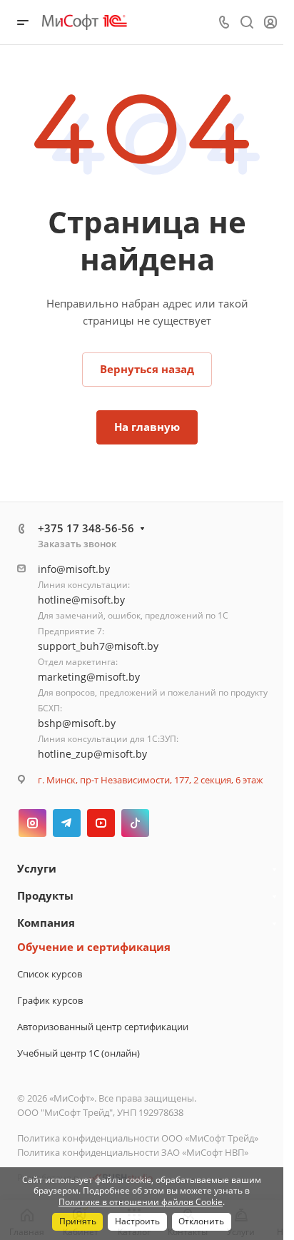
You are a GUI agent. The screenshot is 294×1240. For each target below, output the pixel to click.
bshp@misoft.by (77, 723)
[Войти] (270, 22)
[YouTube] (101, 823)
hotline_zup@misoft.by (92, 754)
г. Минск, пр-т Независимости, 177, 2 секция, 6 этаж (150, 779)
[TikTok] (135, 823)
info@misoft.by (74, 569)
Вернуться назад (147, 369)
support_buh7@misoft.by (98, 646)
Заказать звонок (77, 543)
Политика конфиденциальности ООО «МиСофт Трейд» (137, 1138)
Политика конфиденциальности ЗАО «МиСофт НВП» (132, 1152)
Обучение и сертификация (94, 947)
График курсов (50, 1000)
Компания (46, 922)
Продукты (45, 895)
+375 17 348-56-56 (86, 528)
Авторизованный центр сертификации (102, 1026)
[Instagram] (32, 823)
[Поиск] (246, 22)
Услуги (36, 868)
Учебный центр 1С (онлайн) (78, 1053)
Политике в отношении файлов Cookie (141, 1202)
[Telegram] (67, 823)
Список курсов (49, 973)
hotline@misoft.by (81, 599)
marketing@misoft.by (89, 676)
